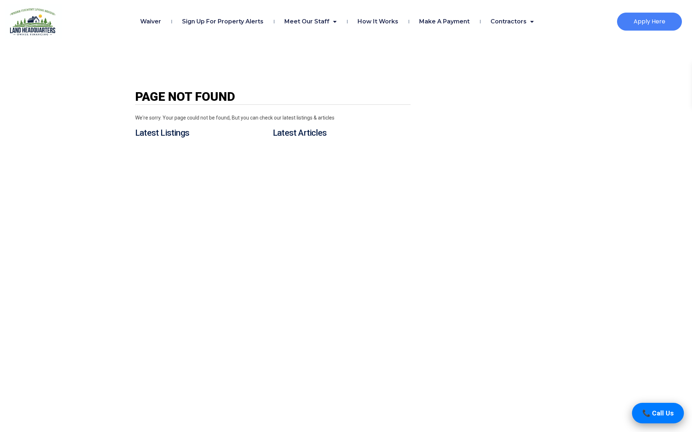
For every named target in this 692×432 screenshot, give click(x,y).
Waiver (150, 21)
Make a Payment (444, 21)
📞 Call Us (658, 413)
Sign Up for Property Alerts (222, 21)
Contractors (509, 21)
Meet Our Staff (306, 21)
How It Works (378, 21)
